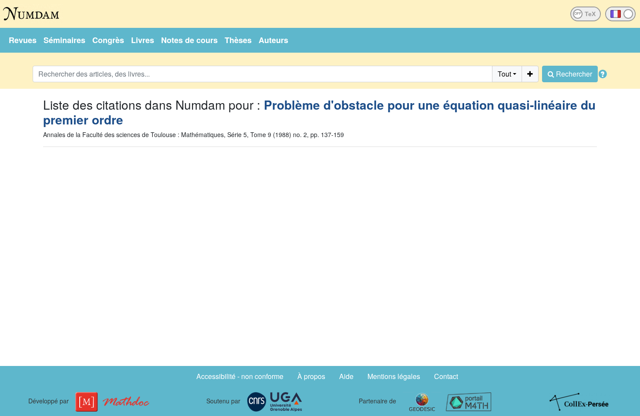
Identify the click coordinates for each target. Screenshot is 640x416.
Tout (504, 74)
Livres (142, 40)
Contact (446, 376)
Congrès (108, 40)
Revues (23, 40)
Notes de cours (189, 40)
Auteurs (273, 40)
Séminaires (64, 40)
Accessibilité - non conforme (239, 376)
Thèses (238, 40)
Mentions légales (393, 376)
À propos (311, 376)
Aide (346, 376)
